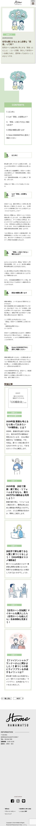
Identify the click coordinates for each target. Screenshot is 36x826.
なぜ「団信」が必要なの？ (17, 117)
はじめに (10, 112)
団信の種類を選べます (15, 130)
